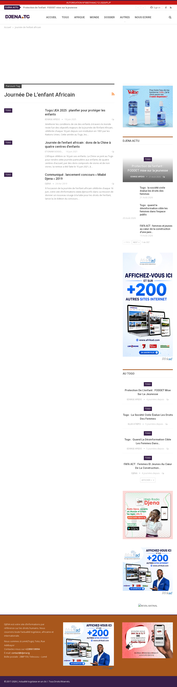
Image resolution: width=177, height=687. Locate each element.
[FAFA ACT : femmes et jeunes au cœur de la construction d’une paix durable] (130, 229)
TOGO (65, 17)
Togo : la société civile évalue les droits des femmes (152, 190)
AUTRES (125, 17)
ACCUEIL (51, 17)
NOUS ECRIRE (143, 17)
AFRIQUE (79, 17)
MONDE (94, 17)
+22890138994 (32, 649)
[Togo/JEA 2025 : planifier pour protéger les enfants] (22, 120)
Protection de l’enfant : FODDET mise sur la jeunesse (50, 7)
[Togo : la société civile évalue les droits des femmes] (130, 191)
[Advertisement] (88, 55)
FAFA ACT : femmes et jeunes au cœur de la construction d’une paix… (156, 228)
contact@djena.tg (20, 652)
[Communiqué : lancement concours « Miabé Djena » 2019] (22, 184)
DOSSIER (109, 17)
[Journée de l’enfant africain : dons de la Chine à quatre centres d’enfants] (22, 152)
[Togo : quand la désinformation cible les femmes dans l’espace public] (130, 209)
